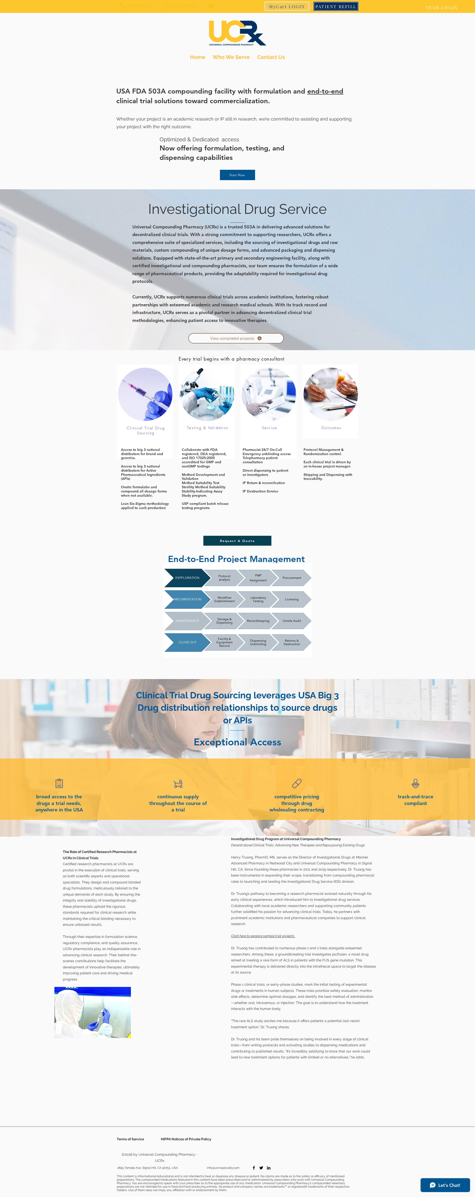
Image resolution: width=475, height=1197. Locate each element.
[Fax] (166, 5)
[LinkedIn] (268, 1167)
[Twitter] (261, 1167)
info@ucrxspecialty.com (223, 1168)
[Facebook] (253, 1167)
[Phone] (122, 5)
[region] (146, 487)
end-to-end (325, 91)
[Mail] (211, 5)
